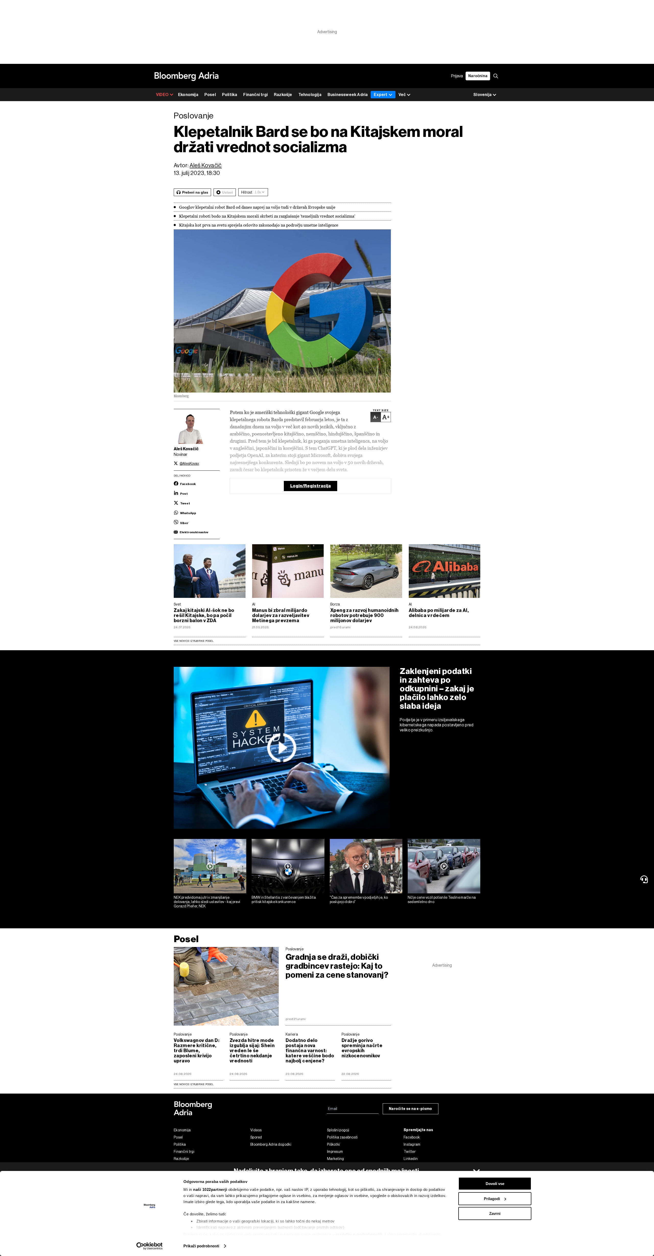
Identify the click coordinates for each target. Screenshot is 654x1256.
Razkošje (283, 94)
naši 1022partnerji (210, 1189)
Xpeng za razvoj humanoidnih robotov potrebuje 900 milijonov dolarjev (364, 615)
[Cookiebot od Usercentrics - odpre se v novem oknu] (149, 1246)
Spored (256, 1137)
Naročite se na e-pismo (410, 1109)
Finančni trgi (255, 94)
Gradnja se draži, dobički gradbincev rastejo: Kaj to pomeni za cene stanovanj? (337, 966)
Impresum (335, 1152)
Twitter (410, 1152)
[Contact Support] (645, 879)
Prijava (457, 76)
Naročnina (477, 76)
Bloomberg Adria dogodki (270, 1144)
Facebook (412, 1137)
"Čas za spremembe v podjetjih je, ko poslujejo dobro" (359, 899)
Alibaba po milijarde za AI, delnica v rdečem (439, 613)
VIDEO (162, 94)
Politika (229, 94)
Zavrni (494, 1213)
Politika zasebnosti (342, 1137)
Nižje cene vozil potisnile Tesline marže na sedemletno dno (442, 899)
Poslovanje (294, 949)
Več (402, 94)
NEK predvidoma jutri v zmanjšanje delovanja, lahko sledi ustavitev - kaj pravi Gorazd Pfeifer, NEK (207, 901)
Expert (380, 94)
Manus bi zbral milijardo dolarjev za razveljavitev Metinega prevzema (280, 615)
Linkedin (411, 1159)
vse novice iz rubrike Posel (194, 1084)
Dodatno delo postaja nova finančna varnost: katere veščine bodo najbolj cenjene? (310, 1050)
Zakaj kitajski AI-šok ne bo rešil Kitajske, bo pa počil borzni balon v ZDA (204, 615)
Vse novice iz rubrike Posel (194, 640)
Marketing (335, 1159)
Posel (210, 94)
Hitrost (246, 192)
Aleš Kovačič (206, 165)
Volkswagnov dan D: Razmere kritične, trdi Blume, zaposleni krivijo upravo (196, 1050)
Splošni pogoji (338, 1130)
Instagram (412, 1144)
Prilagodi (492, 1198)
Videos (256, 1130)
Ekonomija (188, 94)
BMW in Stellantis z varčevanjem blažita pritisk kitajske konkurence (284, 899)
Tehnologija (309, 94)
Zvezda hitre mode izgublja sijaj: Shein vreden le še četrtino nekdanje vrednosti (252, 1050)
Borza (335, 604)
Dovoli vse (495, 1183)
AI (253, 604)
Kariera (292, 1034)
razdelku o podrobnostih (359, 1234)
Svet (177, 604)
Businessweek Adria (348, 94)
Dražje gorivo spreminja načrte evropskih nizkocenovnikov (362, 1048)
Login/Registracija (310, 485)
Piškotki (333, 1144)
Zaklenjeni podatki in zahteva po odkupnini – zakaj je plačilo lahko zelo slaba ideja (437, 688)
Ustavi (227, 192)
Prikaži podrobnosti (201, 1246)
